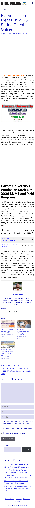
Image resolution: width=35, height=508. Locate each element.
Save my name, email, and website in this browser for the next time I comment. (18, 422)
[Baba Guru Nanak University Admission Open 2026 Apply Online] (8, 345)
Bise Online (23, 505)
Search (6, 446)
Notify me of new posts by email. (14, 433)
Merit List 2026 (25, 272)
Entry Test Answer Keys (11, 365)
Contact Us (17, 502)
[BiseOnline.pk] (14, 3)
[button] (32, 3)
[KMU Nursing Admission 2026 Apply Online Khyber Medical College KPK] (24, 324)
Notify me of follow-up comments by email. (18, 428)
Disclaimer (26, 499)
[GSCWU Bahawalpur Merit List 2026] (8, 324)
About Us (19, 499)
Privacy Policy (9, 499)
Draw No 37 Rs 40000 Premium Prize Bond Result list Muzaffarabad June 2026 (17, 488)
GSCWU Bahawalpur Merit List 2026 (16, 368)
